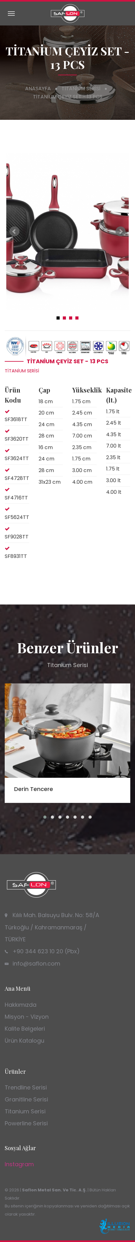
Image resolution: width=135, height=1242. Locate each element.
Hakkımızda (20, 1005)
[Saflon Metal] (67, 13)
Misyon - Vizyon (27, 1017)
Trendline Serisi (26, 1087)
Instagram (19, 1164)
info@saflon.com (36, 963)
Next (121, 231)
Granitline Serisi (26, 1099)
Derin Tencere (33, 789)
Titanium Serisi (81, 88)
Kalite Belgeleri (25, 1029)
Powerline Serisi (26, 1123)
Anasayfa (38, 88)
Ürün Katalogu (24, 1040)
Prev (14, 231)
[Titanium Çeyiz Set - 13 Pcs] (67, 231)
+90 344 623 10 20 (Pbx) (46, 951)
